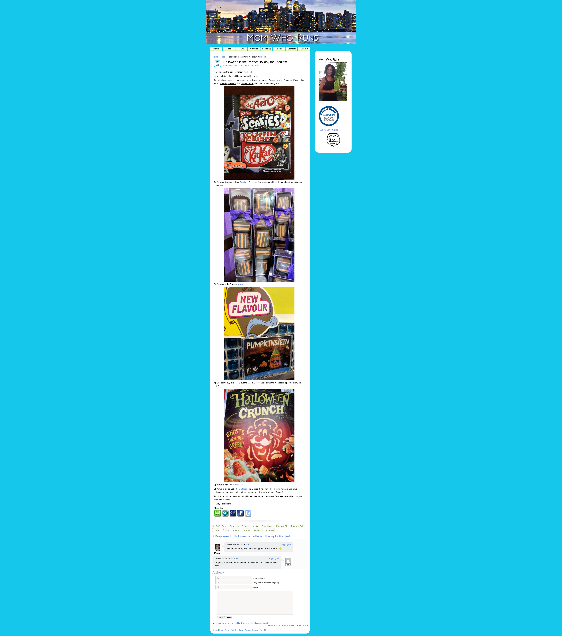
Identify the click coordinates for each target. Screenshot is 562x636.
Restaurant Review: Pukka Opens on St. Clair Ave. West (242, 623)
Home (216, 49)
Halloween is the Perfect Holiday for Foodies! (255, 62)
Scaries (246, 530)
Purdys (226, 530)
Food (228, 49)
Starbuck (245, 489)
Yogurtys (270, 530)
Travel (241, 49)
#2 (237, 559)
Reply (228, 65)
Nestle (279, 80)
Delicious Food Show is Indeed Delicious (285, 625)
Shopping (266, 49)
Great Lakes (237, 485)
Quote (289, 545)
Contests (292, 49)
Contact (304, 49)
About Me (263, 630)
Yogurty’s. (243, 284)
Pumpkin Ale (267, 526)
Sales (241, 630)
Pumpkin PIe (282, 526)
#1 (249, 545)
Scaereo (236, 530)
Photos (279, 49)
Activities (254, 49)
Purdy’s (243, 182)
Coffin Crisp (221, 526)
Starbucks (258, 530)
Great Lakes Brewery (239, 526)
